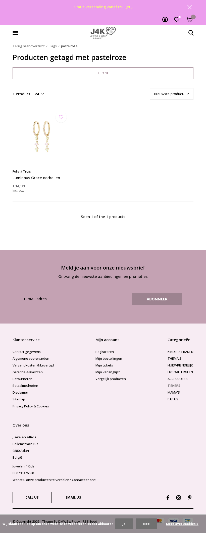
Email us (73, 497)
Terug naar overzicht (29, 46)
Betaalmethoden (25, 385)
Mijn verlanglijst (107, 372)
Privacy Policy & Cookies (31, 406)
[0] (189, 19)
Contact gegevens (27, 351)
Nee (146, 524)
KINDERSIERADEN (180, 351)
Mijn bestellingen (108, 358)
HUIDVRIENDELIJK (180, 365)
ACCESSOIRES (178, 379)
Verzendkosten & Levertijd (33, 365)
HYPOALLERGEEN (180, 372)
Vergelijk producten (110, 379)
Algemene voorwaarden (31, 358)
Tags (53, 46)
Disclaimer (20, 392)
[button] (16, 33)
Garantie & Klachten (28, 372)
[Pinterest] (189, 497)
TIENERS (174, 385)
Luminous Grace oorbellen (36, 177)
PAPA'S (173, 399)
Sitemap (19, 399)
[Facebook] (168, 497)
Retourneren (22, 379)
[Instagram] (178, 497)
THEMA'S (174, 358)
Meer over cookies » (182, 524)
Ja (124, 524)
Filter (102, 73)
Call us (32, 497)
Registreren (104, 351)
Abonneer (157, 298)
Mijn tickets (104, 365)
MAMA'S (174, 392)
